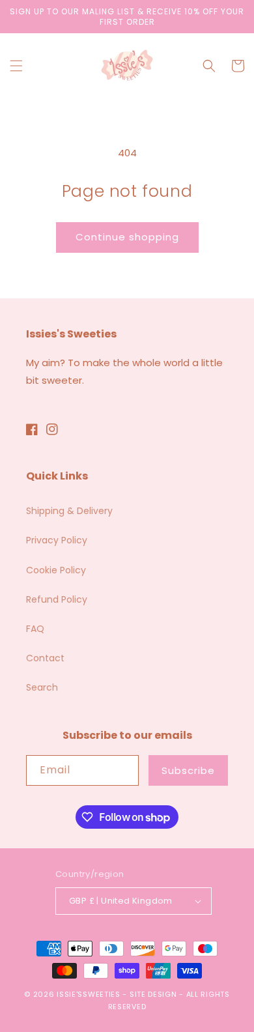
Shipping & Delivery (69, 510)
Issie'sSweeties (88, 994)
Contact (45, 658)
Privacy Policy (56, 540)
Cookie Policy (56, 570)
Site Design (153, 994)
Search (42, 687)
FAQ (35, 628)
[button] (16, 65)
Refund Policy (56, 599)
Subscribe (188, 770)
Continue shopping (127, 237)
